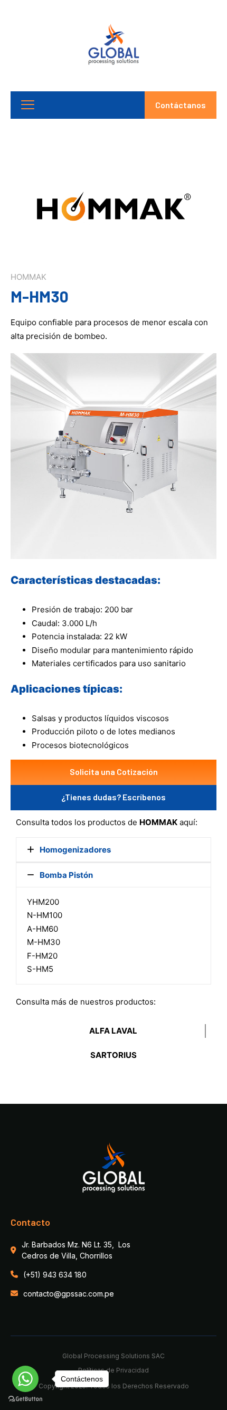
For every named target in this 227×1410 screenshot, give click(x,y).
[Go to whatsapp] (25, 1379)
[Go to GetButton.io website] (25, 1399)
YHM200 (43, 902)
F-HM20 (42, 956)
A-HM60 (42, 929)
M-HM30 (43, 942)
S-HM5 (40, 969)
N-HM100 (44, 915)
